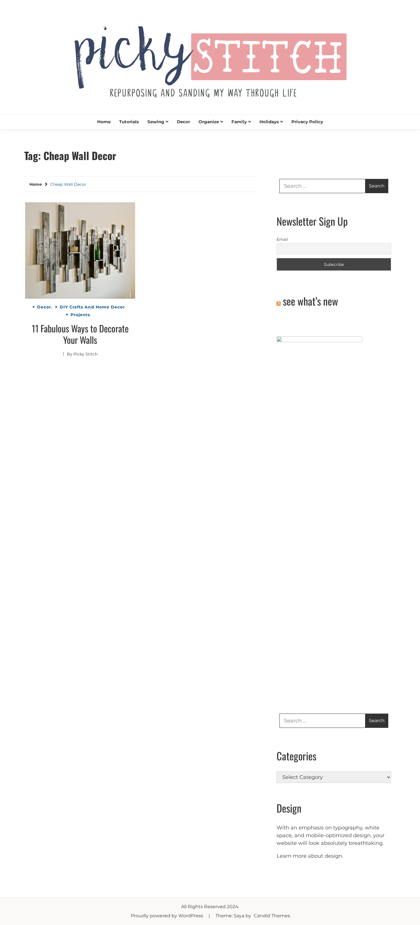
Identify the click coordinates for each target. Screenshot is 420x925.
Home (104, 121)
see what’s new (310, 300)
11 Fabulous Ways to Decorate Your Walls (80, 334)
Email (282, 239)
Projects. (81, 315)
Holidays (269, 121)
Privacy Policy (307, 121)
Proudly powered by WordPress (167, 915)
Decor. (45, 307)
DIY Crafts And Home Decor (92, 307)
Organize (209, 121)
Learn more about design (309, 856)
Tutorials (129, 121)
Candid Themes (272, 915)
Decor (183, 121)
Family (239, 121)
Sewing (155, 121)
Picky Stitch (85, 354)
